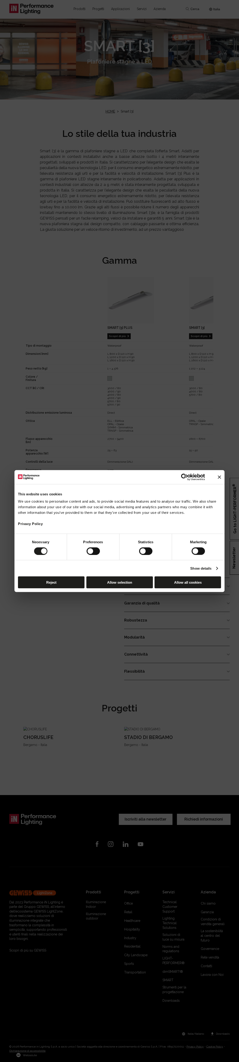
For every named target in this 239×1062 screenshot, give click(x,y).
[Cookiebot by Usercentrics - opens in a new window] (184, 476)
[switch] (93, 551)
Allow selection (119, 582)
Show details (200, 568)
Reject (51, 582)
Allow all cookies (188, 582)
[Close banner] (219, 477)
